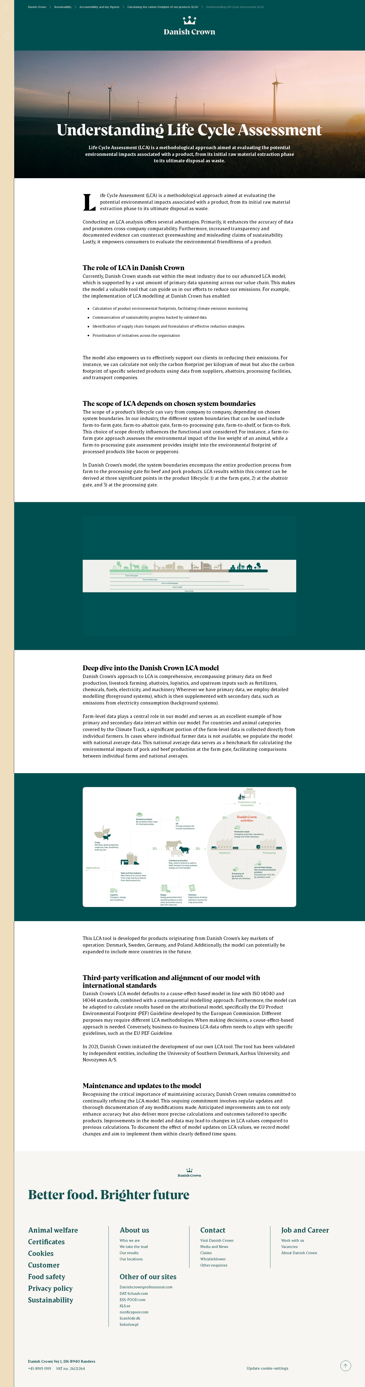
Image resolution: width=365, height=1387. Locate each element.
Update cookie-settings (267, 1368)
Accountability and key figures (99, 7)
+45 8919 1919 (39, 1368)
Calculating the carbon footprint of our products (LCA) (162, 7)
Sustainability (63, 7)
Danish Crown (37, 7)
